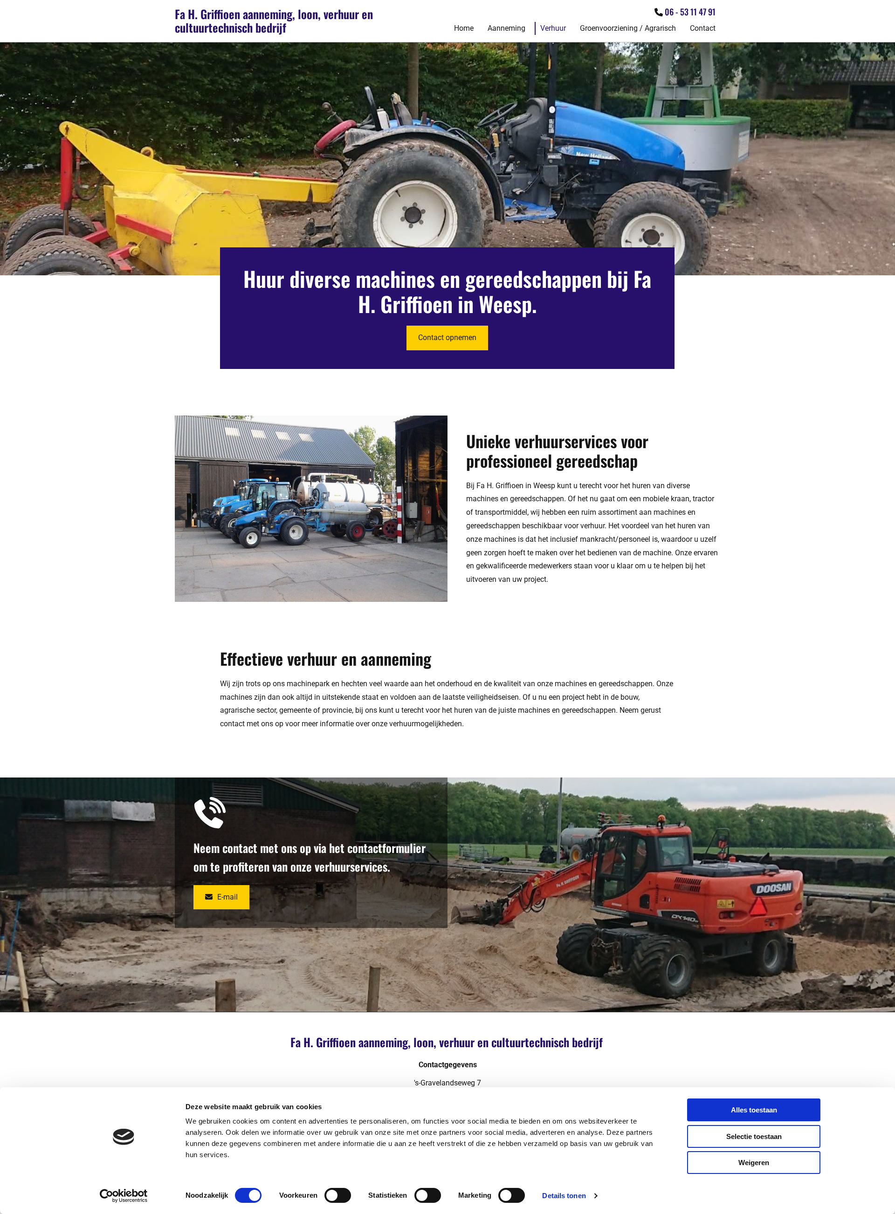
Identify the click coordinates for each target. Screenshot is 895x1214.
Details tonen (563, 1196)
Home (464, 28)
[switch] (337, 1195)
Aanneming (506, 28)
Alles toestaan (754, 1110)
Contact (703, 28)
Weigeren (753, 1162)
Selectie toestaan (754, 1136)
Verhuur (553, 28)
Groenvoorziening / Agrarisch (628, 28)
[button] (447, 338)
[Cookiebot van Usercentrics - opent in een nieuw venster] (124, 1196)
